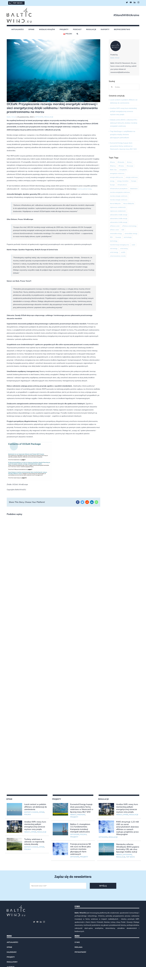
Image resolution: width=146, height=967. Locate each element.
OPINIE (41, 812)
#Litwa (129, 162)
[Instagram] (44, 922)
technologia (128, 237)
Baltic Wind (11, 117)
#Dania (112, 162)
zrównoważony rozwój (117, 256)
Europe (112, 185)
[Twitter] (34, 922)
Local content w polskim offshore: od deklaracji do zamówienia (35, 807)
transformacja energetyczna (119, 245)
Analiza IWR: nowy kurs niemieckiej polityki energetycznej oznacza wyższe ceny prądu (123, 111)
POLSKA (27, 814)
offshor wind (114, 230)
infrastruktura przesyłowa (118, 188)
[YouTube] (37, 922)
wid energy (113, 248)
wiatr (133, 245)
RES (111, 237)
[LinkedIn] (41, 922)
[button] (77, 34)
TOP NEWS (130, 857)
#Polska (121, 166)
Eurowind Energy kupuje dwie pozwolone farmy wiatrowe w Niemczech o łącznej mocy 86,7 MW (123, 146)
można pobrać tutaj (84, 189)
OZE (122, 230)
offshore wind (114, 226)
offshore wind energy (129, 226)
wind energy (114, 252)
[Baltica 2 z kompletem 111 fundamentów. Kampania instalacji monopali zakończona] (60, 829)
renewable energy (116, 233)
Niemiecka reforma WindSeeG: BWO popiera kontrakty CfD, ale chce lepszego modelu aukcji (127, 848)
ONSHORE (81, 815)
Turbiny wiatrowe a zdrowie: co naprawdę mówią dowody (34, 841)
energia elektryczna (116, 177)
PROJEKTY (74, 817)
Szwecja (118, 237)
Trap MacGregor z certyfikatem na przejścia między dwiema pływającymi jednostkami (122, 134)
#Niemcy (113, 166)
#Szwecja (130, 166)
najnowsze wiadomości (118, 207)
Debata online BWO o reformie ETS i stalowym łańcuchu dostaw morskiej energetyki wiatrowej (123, 123)
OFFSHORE (39, 117)
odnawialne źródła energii (118, 215)
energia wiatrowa (132, 177)
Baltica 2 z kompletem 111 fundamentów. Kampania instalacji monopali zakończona (80, 828)
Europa (133, 181)
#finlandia (121, 162)
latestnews (134, 188)
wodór (123, 252)
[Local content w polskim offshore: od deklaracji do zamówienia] (14, 809)
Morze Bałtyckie (115, 203)
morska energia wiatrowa (118, 196)
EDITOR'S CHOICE (31, 812)
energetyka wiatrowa (117, 173)
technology (113, 241)
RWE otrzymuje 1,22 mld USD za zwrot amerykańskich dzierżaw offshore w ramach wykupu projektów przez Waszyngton (127, 828)
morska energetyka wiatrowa (120, 192)
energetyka (123, 169)
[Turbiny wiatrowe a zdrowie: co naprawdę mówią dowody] (14, 844)
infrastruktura (122, 185)
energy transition (123, 181)
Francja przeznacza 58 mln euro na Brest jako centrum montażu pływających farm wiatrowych (80, 849)
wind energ (124, 248)
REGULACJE (48, 117)
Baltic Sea (113, 169)
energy (112, 181)
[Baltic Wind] (115, 42)
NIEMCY (27, 832)
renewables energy (131, 233)
